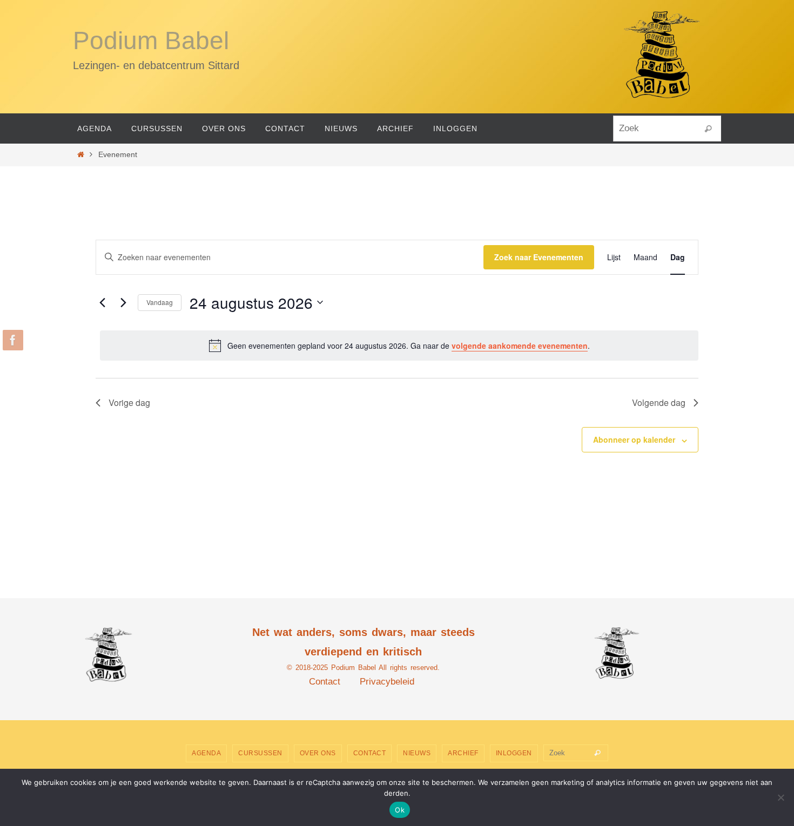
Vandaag (159, 302)
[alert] (399, 345)
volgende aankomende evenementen (520, 345)
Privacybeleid (387, 681)
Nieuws (416, 753)
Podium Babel (151, 40)
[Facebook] (11, 340)
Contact (324, 681)
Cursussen (260, 753)
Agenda (206, 753)
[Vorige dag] (102, 302)
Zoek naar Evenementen (538, 257)
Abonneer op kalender (634, 439)
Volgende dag (658, 402)
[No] (780, 797)
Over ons (318, 753)
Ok (400, 809)
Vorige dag (129, 402)
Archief (463, 753)
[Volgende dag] (123, 302)
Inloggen (514, 753)
